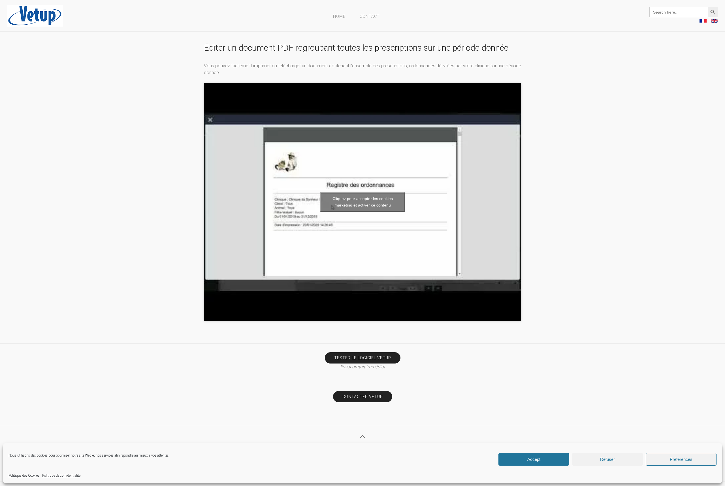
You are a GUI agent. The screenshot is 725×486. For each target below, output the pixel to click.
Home (339, 16)
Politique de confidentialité (61, 476)
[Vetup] (35, 15)
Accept (533, 459)
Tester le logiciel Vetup (362, 358)
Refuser (607, 459)
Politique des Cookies (23, 476)
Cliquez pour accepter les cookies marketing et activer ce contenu (362, 201)
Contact (370, 16)
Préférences (681, 459)
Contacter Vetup (362, 396)
